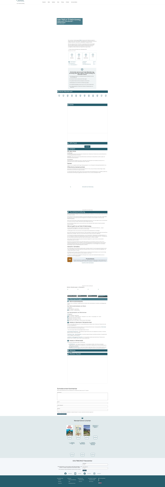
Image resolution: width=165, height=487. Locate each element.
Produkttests (90, 259)
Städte (49, 2)
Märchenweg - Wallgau (72, 295)
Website (58, 408)
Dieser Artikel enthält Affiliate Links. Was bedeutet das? (78, 49)
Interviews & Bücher (74, 2)
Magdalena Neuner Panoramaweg (101, 296)
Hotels (58, 2)
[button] (80, 3)
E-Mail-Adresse (60, 405)
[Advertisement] (87, 180)
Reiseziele (44, 2)
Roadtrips (53, 2)
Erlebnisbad (103, 326)
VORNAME (84, 463)
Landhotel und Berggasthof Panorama (75, 337)
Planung (62, 2)
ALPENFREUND (72, 344)
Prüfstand (67, 2)
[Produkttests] (69, 259)
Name (58, 401)
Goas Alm (90, 295)
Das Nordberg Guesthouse (72, 331)
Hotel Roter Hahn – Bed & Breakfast (74, 334)
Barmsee (79, 295)
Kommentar (59, 392)
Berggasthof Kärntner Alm (74, 347)
